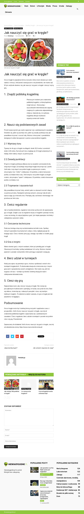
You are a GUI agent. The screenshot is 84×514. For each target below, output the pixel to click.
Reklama (21, 1)
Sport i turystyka (9, 28)
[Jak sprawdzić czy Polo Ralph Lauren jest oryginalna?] (34, 470)
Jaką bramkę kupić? (10, 348)
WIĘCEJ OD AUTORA (37, 374)
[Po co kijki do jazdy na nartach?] (61, 128)
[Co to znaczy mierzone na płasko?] (61, 72)
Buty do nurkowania (62, 104)
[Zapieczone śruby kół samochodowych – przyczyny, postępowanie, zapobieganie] (34, 493)
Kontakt (28, 1)
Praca (55, 6)
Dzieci (32, 6)
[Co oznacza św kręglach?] (28, 384)
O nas (15, 1)
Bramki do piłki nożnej (65, 493)
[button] (77, 9)
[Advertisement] (42, 20)
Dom (26, 6)
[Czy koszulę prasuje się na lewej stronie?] (61, 154)
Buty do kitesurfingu (64, 487)
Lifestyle (40, 6)
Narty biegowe (61, 132)
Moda (48, 6)
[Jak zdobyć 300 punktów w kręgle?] (11, 384)
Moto (42, 500)
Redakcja (11, 36)
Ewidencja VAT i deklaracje (67, 490)
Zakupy (69, 6)
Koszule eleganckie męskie (64, 77)
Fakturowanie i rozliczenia (67, 484)
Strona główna (8, 1)
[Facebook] (78, 1)
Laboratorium (62, 472)
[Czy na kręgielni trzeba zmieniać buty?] (46, 384)
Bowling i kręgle (18, 28)
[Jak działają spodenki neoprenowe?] (61, 100)
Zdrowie (8, 12)
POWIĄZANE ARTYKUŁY (15, 374)
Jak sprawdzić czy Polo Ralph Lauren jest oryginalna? (46, 469)
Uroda (61, 6)
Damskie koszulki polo (63, 158)
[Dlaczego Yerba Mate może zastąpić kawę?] (34, 483)
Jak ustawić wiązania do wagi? (43, 348)
